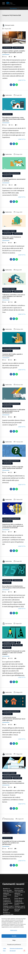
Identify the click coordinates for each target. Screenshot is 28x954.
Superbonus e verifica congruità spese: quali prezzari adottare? (12, 467)
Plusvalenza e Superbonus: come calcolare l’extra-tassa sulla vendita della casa (13, 119)
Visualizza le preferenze (14, 944)
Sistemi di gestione (18, 47)
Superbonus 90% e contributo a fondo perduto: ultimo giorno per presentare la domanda (13, 526)
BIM (18, 642)
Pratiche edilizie (18, 233)
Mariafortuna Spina (9, 819)
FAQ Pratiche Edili (7, 47)
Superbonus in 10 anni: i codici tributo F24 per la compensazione (13, 782)
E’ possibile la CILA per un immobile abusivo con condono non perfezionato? (13, 843)
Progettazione (6, 582)
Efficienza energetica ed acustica (11, 173)
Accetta (14, 936)
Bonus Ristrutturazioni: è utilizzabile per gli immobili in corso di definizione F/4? (13, 411)
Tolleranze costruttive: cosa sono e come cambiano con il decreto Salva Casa (13, 296)
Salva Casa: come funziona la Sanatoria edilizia (11, 237)
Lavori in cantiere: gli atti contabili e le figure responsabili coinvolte (13, 51)
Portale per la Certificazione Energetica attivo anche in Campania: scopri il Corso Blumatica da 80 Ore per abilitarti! (8, 905)
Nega (14, 940)
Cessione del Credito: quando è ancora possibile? (12, 355)
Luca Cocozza (8, 623)
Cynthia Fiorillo (8, 95)
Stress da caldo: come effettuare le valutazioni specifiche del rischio (8, 893)
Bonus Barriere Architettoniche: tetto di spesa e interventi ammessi (13, 587)
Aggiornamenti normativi (9, 231)
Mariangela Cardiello (9, 25)
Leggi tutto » (22, 80)
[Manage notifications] (24, 950)
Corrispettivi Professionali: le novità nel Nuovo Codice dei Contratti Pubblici (13, 652)
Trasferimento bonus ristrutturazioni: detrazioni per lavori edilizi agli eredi (13, 719)
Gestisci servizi (13, 930)
